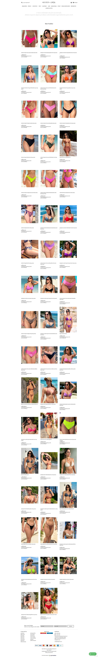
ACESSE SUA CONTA (49, 8)
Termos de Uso (32, 635)
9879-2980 (58, 633)
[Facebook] (50, 633)
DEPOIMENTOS (73, 6)
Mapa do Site (22, 636)
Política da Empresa (33, 640)
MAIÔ (49, 6)
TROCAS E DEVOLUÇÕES (65, 6)
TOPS (40, 6)
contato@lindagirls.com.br (58, 641)
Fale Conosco (22, 635)
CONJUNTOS (35, 6)
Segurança (31, 639)
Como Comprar (32, 634)
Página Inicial (23, 634)
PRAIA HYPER (24, 6)
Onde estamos (23, 639)
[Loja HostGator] (52, 655)
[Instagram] (43, 633)
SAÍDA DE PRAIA (54, 6)
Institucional (22, 633)
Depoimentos (22, 640)
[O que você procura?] (22, 2)
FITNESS (29, 6)
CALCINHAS (44, 6)
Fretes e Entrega (32, 636)
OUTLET (59, 6)
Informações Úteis (32, 633)
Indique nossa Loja (23, 641)
